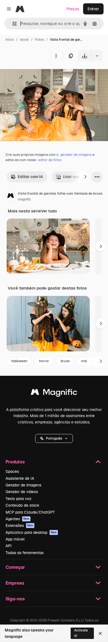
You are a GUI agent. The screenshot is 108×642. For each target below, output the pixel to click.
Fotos (39, 39)
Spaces (12, 471)
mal (84, 361)
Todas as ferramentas (24, 552)
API (9, 545)
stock (24, 39)
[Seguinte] (85, 176)
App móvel (15, 539)
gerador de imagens (76, 155)
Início (10, 39)
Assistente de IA (20, 478)
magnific (24, 199)
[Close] (100, 633)
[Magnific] (54, 393)
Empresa (15, 583)
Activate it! (81, 633)
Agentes (17, 518)
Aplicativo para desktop (31, 532)
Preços (72, 8)
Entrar (93, 8)
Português (54, 438)
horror (44, 361)
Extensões (19, 525)
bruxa (65, 361)
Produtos (15, 462)
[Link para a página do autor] (11, 196)
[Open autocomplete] (12, 24)
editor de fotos (49, 160)
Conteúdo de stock (22, 505)
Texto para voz (19, 498)
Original (35, 74)
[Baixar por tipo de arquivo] (96, 55)
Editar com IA (30, 176)
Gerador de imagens (23, 485)
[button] (54, 438)
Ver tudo (49, 211)
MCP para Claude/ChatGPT (30, 512)
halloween (19, 361)
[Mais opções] (55, 55)
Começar (15, 567)
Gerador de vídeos (22, 491)
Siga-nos (15, 599)
